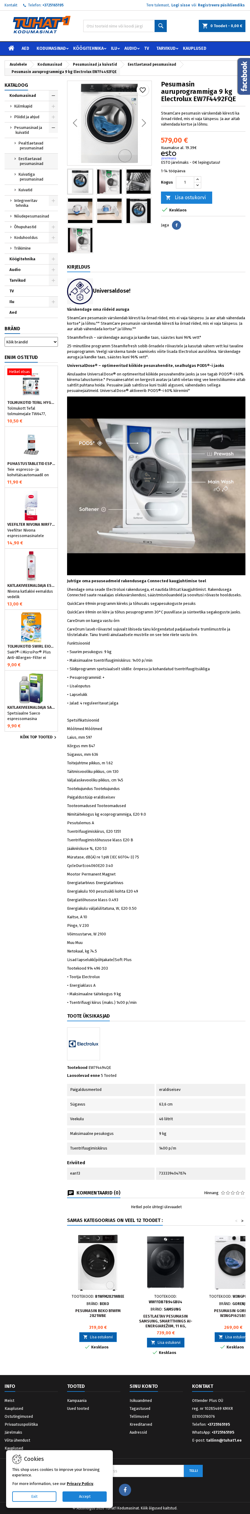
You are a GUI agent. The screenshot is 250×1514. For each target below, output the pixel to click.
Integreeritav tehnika (25, 203)
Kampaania (77, 1400)
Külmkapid (23, 106)
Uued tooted (78, 1408)
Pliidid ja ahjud (26, 117)
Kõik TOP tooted (39, 737)
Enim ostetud (21, 357)
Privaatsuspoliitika (21, 1424)
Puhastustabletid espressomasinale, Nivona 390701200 (31, 464)
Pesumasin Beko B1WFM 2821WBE (98, 1313)
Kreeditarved (141, 1424)
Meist (9, 1400)
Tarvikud (166, 48)
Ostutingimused (19, 1416)
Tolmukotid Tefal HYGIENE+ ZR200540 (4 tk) (31, 402)
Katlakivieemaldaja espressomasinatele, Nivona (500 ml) (31, 585)
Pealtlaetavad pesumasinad (30, 145)
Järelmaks (13, 1432)
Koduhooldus (26, 237)
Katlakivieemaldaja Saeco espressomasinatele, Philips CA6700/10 (31, 707)
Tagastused (140, 1408)
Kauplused (194, 48)
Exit (34, 1496)
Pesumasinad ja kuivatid (28, 130)
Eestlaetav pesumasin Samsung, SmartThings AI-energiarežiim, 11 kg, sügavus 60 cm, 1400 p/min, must (165, 1326)
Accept (85, 1496)
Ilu (114, 48)
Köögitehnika (88, 48)
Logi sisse (180, 5)
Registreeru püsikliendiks (221, 5)
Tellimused (139, 1416)
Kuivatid (25, 190)
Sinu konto (144, 1386)
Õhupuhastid (25, 227)
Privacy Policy (80, 1483)
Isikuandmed (141, 1400)
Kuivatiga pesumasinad (30, 176)
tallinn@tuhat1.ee (224, 1440)
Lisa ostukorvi (186, 197)
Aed (25, 48)
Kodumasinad (51, 48)
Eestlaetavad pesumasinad (30, 161)
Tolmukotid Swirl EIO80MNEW (31, 646)
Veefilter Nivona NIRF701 (31, 524)
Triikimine (22, 248)
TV (146, 48)
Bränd (12, 328)
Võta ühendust (17, 1440)
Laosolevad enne (83, 1075)
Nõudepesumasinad (31, 216)
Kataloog (16, 85)
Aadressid (138, 1432)
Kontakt (11, 5)
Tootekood (77, 1067)
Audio (130, 48)
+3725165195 (53, 5)
